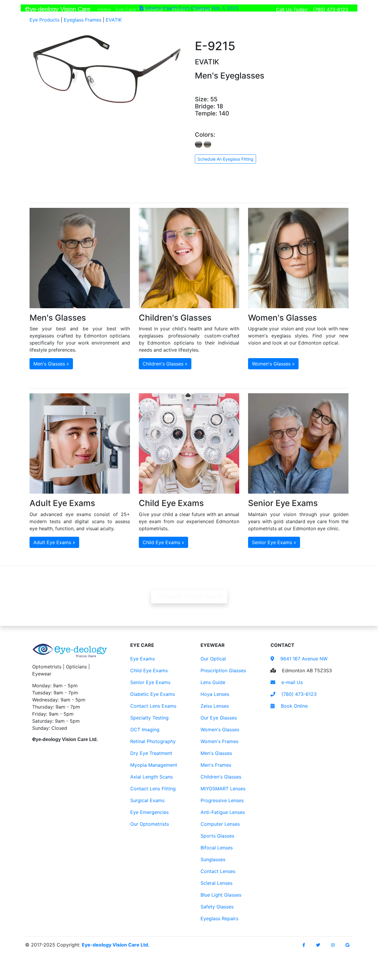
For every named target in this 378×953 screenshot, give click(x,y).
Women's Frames (219, 741)
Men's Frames (216, 765)
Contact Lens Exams (153, 706)
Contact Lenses (218, 871)
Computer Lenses (220, 824)
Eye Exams (142, 659)
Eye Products (44, 20)
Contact (203, 9)
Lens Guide (213, 682)
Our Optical (213, 659)
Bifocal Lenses (217, 848)
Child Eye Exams (149, 670)
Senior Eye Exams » (274, 542)
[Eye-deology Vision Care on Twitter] (318, 945)
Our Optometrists (149, 824)
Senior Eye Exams (150, 682)
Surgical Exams (147, 800)
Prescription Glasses (223, 670)
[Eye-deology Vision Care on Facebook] (303, 945)
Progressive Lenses (222, 800)
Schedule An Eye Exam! (189, 596)
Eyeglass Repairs (219, 918)
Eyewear (153, 9)
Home (105, 9)
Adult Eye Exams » (54, 542)
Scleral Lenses (216, 883)
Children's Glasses (221, 777)
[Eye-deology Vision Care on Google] (347, 945)
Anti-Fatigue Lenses (223, 812)
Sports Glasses (217, 836)
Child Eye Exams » (163, 542)
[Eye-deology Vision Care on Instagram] (333, 945)
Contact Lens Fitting (153, 789)
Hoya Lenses (215, 694)
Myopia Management (153, 765)
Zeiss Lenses (215, 706)
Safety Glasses (217, 907)
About (178, 9)
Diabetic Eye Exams (152, 694)
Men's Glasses (216, 753)
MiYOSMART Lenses (223, 789)
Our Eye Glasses (219, 718)
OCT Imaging (144, 729)
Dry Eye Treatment (151, 753)
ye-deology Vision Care (57, 8)
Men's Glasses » (51, 364)
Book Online (293, 706)
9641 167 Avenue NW (303, 659)
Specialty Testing (149, 718)
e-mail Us (291, 682)
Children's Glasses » (165, 364)
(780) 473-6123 (330, 9)
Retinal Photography (153, 741)
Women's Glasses (220, 729)
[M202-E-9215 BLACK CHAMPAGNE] (207, 144)
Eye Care (125, 9)
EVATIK (114, 20)
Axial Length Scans (151, 777)
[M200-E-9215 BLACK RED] (198, 144)
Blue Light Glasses (221, 895)
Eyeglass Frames (82, 20)
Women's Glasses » (273, 364)
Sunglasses (213, 859)
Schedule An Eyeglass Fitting (225, 158)
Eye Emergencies (149, 812)
